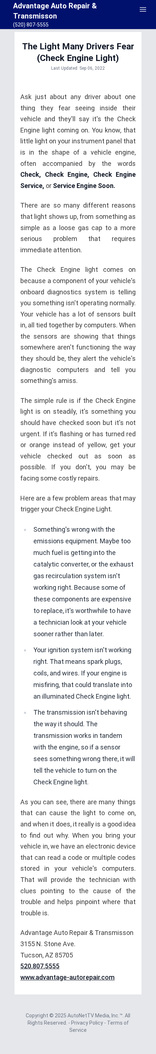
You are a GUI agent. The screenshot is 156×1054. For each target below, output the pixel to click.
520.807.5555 (39, 966)
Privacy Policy (87, 1023)
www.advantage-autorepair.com (67, 977)
